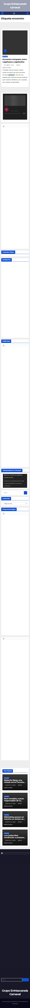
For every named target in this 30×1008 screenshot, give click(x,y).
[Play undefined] (6, 109)
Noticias (5, 56)
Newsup (24, 1001)
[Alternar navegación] (14, 13)
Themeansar (15, 1003)
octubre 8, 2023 (9, 65)
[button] (25, 13)
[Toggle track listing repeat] (5, 116)
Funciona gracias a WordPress (10, 1001)
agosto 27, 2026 (10, 785)
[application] (15, 481)
